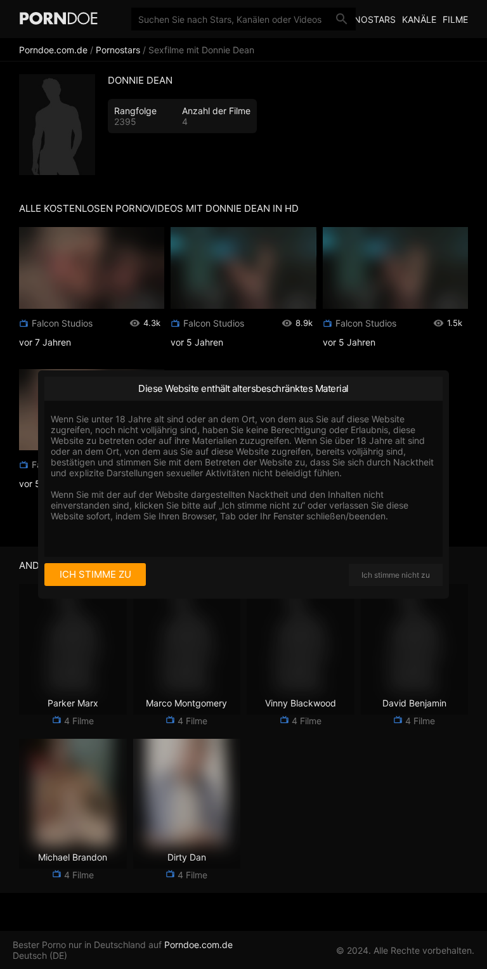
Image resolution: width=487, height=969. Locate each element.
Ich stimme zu (95, 574)
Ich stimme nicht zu (395, 575)
